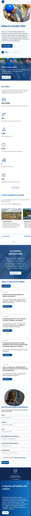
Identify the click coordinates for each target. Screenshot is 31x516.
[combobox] (15, 452)
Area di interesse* (6, 450)
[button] (12, 242)
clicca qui (18, 203)
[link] (20, 457)
